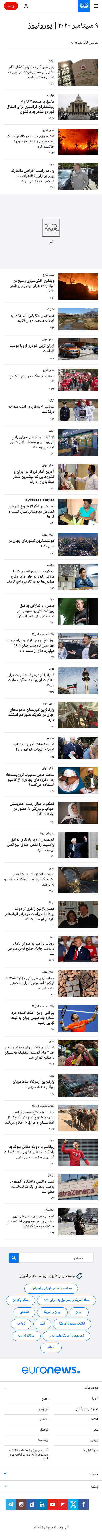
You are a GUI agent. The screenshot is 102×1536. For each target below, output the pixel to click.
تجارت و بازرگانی (87, 1409)
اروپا (95, 1399)
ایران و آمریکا (52, 1312)
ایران (79, 1312)
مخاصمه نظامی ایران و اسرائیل (51, 1289)
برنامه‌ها (43, 1440)
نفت (42, 1324)
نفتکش (24, 1312)
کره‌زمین (43, 1409)
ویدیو (94, 1440)
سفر (95, 1430)
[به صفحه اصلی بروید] (84, 6)
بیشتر (94, 1487)
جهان (45, 1399)
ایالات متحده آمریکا (72, 1324)
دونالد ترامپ (26, 1336)
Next (94, 1420)
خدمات (93, 1474)
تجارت (21, 1324)
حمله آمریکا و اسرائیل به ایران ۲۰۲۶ (66, 1300)
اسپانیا (51, 1348)
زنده (11, 6)
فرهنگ (44, 1430)
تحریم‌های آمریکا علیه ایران (66, 1336)
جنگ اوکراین (20, 1300)
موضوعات (91, 1388)
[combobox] (51, 1258)
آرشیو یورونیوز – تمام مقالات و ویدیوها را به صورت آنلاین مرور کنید (28, 1455)
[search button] (14, 1258)
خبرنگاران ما (90, 1451)
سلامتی (43, 1420)
